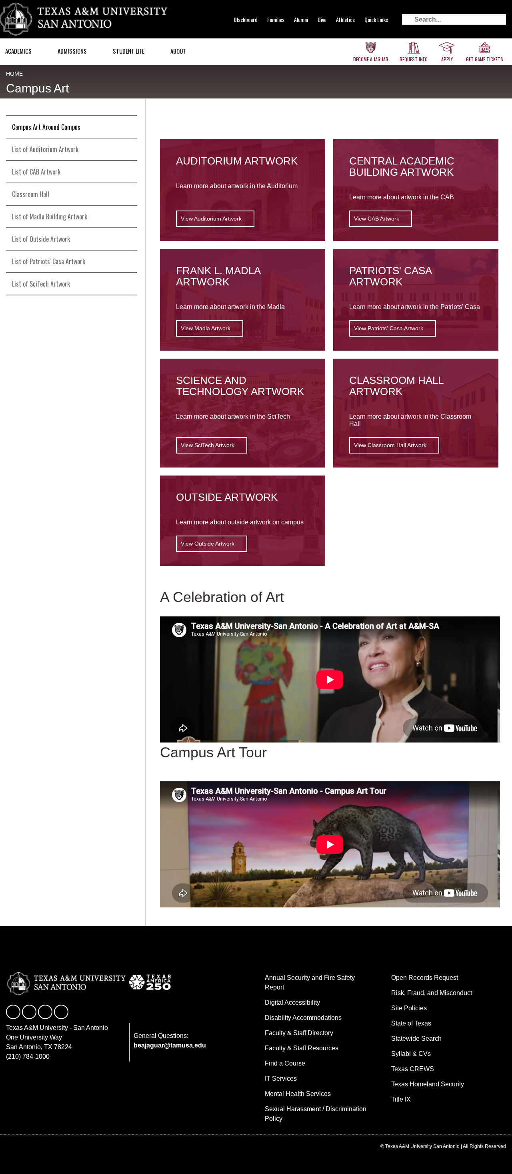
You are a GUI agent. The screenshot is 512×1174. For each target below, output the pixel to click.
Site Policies (409, 1008)
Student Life (128, 50)
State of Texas (411, 1023)
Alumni (301, 19)
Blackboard (246, 19)
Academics (18, 50)
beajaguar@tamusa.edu (170, 1045)
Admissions (72, 50)
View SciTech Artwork (207, 445)
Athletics (345, 19)
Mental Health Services (298, 1093)
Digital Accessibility (292, 1002)
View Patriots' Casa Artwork (388, 328)
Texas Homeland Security (427, 1084)
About (178, 50)
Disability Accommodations (303, 1017)
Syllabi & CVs (411, 1053)
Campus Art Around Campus (46, 127)
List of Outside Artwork (41, 239)
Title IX (401, 1099)
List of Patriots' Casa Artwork (48, 261)
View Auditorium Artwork (211, 218)
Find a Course (285, 1063)
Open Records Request (424, 977)
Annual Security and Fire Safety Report (310, 982)
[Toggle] (127, 172)
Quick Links (376, 19)
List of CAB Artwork (36, 172)
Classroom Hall (30, 194)
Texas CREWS (412, 1069)
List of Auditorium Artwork (45, 149)
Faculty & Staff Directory (299, 1033)
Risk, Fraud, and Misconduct (431, 992)
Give (322, 19)
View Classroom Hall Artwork (390, 445)
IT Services (281, 1078)
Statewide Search (416, 1038)
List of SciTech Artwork (41, 284)
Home (14, 73)
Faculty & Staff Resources (301, 1048)
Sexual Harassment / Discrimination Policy (315, 1114)
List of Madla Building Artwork (49, 216)
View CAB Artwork (376, 218)
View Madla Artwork (205, 328)
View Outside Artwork (207, 543)
